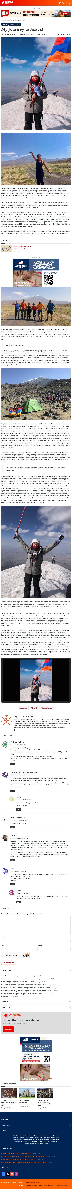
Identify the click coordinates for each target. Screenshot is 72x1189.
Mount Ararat (47, 708)
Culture (18, 24)
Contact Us (67, 1185)
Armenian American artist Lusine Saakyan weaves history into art (24, 979)
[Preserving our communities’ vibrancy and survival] (27, 1093)
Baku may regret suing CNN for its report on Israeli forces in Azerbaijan (26, 991)
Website (39, 945)
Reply (12, 764)
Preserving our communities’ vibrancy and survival (19, 982)
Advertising (59, 1185)
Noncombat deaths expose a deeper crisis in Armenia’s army (22, 994)
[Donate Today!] (36, 272)
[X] (15, 730)
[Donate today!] (36, 13)
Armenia (23, 708)
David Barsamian (18, 818)
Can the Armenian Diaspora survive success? (17, 976)
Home (4, 20)
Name (3, 937)
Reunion (5, 997)
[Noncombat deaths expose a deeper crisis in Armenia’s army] (45, 1093)
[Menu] (70, 3)
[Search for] (66, 3)
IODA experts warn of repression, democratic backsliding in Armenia (25, 985)
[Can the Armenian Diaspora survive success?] (7, 248)
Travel (12, 24)
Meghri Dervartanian (9, 34)
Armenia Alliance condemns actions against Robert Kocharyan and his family (27, 988)
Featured (9, 20)
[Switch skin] (63, 3)
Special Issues (43, 1185)
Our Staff (34, 1185)
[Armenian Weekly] (7, 2)
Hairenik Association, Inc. (32, 1182)
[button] (31, 696)
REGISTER (8, 1029)
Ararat (13, 835)
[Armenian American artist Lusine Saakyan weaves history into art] (9, 1093)
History (29, 1185)
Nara (18, 891)
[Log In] (60, 3)
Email (3, 945)
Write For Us (51, 1185)
